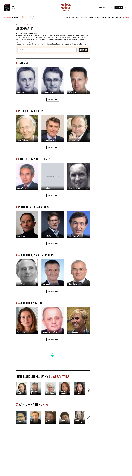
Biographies (7, 17)
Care (109, 17)
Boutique (15, 17)
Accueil (18, 24)
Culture (104, 17)
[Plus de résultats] (88, 390)
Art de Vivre (98, 17)
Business (68, 17)
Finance (78, 17)
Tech (73, 17)
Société (91, 17)
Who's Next (119, 17)
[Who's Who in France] (66, 7)
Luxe (113, 17)
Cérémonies (126, 17)
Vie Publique (84, 17)
